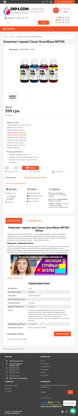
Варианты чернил (13, 122)
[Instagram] (67, 412)
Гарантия (8, 388)
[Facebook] (63, 412)
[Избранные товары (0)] (47, 2)
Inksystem (38, 177)
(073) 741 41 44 (63, 22)
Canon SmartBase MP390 (15, 349)
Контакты (8, 391)
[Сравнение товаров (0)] (51, 2)
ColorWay (27, 177)
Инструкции (44, 363)
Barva (33, 177)
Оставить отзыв (62, 334)
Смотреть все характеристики (16, 183)
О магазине (44, 369)
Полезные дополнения (14, 152)
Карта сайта (45, 375)
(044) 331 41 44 (38, 9)
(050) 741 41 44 (63, 20)
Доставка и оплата (11, 385)
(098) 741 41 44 (63, 17)
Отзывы (43, 372)
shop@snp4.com (14, 376)
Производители (46, 366)
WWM (44, 177)
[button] (43, 2)
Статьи (43, 361)
